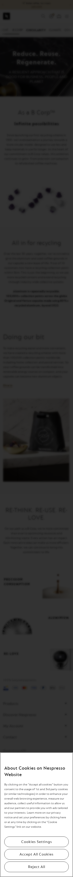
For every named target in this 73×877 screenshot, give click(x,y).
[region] (36, 814)
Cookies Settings (36, 841)
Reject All (36, 866)
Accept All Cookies (36, 854)
